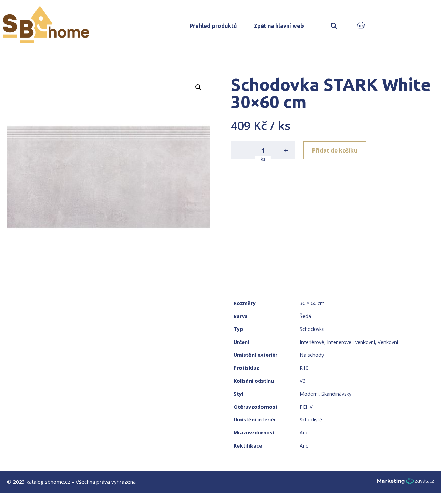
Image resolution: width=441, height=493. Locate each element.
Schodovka (312, 329)
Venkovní (388, 342)
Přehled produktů (213, 26)
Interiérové (312, 342)
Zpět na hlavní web (279, 26)
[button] (333, 26)
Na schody (312, 355)
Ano (304, 432)
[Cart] (361, 26)
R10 (304, 368)
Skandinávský (336, 393)
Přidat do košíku (334, 150)
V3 (303, 381)
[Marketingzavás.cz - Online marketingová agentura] (405, 483)
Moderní (309, 393)
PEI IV (306, 406)
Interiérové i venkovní (351, 342)
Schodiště (311, 419)
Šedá (305, 316)
